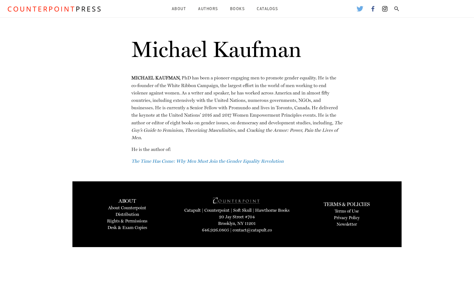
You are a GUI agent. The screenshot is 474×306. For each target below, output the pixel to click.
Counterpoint (217, 210)
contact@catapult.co (252, 230)
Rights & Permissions (127, 221)
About (179, 9)
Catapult (192, 210)
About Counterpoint (127, 207)
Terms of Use (347, 211)
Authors (208, 9)
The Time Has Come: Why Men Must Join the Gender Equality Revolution (207, 161)
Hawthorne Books (272, 210)
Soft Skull (242, 210)
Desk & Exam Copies (127, 227)
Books (237, 9)
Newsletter (347, 224)
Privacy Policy (347, 217)
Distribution (127, 214)
